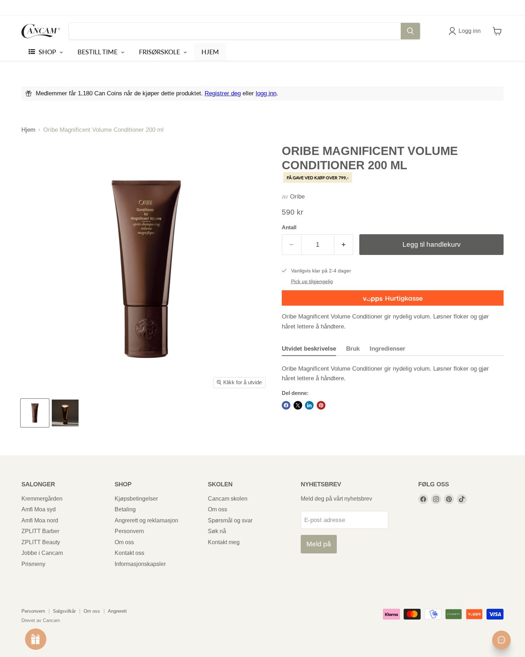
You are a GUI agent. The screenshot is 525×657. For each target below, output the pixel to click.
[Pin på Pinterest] (321, 405)
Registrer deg (223, 93)
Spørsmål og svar (230, 520)
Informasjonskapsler (140, 564)
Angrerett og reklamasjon (146, 520)
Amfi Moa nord (39, 520)
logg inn (266, 93)
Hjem (28, 129)
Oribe (297, 196)
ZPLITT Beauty (40, 542)
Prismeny (33, 564)
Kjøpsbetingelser (136, 499)
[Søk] (410, 31)
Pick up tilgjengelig (312, 281)
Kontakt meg (224, 542)
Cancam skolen (228, 499)
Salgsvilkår (64, 611)
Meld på (318, 544)
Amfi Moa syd (38, 509)
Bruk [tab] (353, 348)
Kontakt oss (129, 553)
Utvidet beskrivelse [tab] (309, 348)
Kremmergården (41, 499)
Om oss (124, 542)
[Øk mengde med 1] (344, 244)
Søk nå (217, 531)
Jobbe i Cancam (42, 553)
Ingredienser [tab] (387, 348)
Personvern (129, 531)
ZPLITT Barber (40, 531)
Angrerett (117, 611)
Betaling (125, 509)
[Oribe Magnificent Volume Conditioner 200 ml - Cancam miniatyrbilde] (35, 413)
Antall (289, 227)
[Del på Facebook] (286, 405)
